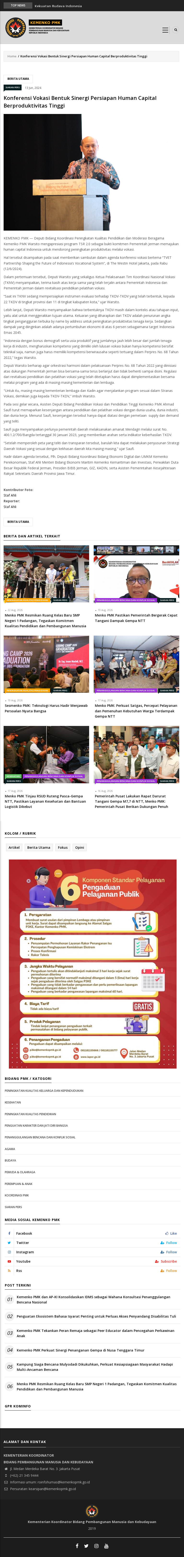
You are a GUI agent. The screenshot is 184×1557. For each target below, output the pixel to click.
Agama (10, 1149)
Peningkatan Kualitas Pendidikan (27, 600)
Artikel (14, 847)
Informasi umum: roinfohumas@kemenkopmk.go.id (49, 1482)
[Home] (38, 27)
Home (12, 56)
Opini (79, 847)
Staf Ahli (10, 495)
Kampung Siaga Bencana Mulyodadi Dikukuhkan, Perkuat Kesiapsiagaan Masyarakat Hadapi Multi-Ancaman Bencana (95, 1367)
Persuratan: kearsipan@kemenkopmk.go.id (42, 1489)
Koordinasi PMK (17, 1195)
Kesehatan (13, 776)
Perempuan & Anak (18, 1184)
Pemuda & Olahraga (20, 1172)
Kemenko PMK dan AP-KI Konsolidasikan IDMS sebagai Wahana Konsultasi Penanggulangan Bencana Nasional (93, 1299)
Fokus (63, 847)
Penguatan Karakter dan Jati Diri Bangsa (36, 1126)
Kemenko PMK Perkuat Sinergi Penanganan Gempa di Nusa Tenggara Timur (80, 1350)
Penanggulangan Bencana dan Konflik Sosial (126, 600)
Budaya (10, 1160)
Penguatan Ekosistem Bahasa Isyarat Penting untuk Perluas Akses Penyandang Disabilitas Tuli (96, 1316)
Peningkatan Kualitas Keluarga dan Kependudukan (44, 1091)
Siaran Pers (13, 87)
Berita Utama (18, 79)
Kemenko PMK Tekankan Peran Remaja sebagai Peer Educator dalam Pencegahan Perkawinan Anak (95, 1333)
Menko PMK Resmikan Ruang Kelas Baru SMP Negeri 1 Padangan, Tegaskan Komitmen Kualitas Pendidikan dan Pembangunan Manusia (97, 1386)
